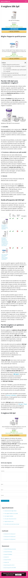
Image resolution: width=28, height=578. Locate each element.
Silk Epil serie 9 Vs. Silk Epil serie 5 (9, 536)
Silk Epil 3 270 (6, 562)
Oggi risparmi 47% (14, 55)
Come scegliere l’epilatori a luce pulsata (11, 513)
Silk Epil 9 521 (6, 557)
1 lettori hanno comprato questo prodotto (14, 27)
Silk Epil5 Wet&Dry (11, 395)
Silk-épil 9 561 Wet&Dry (14, 20)
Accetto (18, 574)
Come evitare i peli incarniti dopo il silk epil (11, 524)
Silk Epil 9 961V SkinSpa (8, 551)
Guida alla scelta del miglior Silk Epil (10, 510)
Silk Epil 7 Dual (22, 404)
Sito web (2, 495)
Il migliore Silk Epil (8, 76)
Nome (2, 484)
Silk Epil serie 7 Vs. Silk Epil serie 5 (9, 539)
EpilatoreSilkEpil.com (5, 1)
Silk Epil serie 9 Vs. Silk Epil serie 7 (9, 533)
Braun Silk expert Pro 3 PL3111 (9, 565)
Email (2, 489)
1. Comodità (8, 68)
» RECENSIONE (14, 29)
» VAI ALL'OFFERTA (14, 31)
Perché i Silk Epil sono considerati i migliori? (14, 66)
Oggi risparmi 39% (14, 432)
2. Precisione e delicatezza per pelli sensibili (15, 69)
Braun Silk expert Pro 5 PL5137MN (10, 567)
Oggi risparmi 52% (14, 25)
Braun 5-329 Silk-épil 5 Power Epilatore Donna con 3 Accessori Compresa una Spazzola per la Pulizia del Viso (14, 51)
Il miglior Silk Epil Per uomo (9, 521)
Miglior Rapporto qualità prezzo (11, 64)
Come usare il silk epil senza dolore (10, 518)
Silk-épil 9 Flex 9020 (7, 559)
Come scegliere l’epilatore (8, 516)
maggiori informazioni (10, 574)
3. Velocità (7, 71)
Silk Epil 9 (16, 374)
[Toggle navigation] (26, 1)
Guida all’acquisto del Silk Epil (10, 73)
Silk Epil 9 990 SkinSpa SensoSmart (10, 549)
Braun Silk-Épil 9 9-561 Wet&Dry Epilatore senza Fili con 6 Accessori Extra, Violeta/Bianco (5, 227)
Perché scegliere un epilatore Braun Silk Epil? (14, 75)
